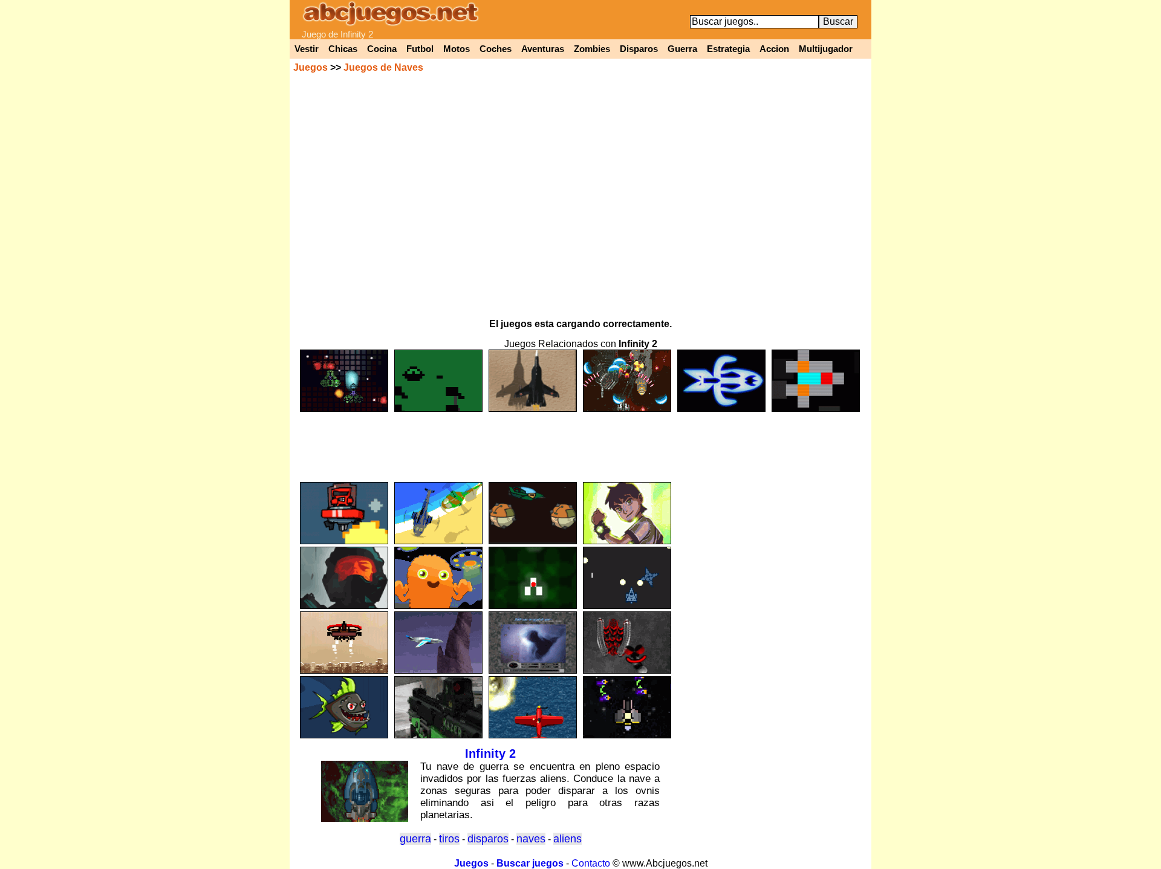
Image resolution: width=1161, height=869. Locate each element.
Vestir (306, 49)
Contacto (590, 863)
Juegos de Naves (383, 67)
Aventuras (542, 49)
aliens (567, 839)
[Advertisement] (580, 441)
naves (530, 839)
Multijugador (826, 49)
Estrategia (728, 49)
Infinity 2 (490, 753)
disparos (488, 839)
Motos (456, 49)
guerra (415, 839)
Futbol (420, 49)
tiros (449, 839)
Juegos (310, 67)
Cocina (382, 49)
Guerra (682, 49)
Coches (496, 49)
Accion (774, 49)
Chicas (342, 49)
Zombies (592, 49)
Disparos (639, 49)
